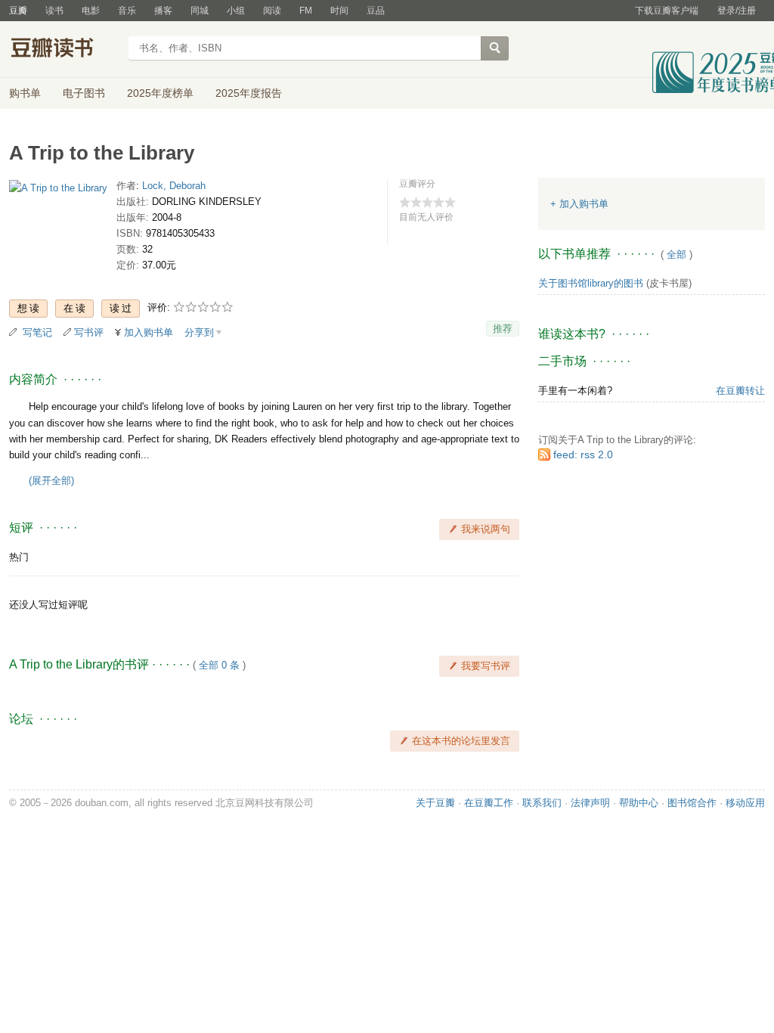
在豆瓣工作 (488, 802)
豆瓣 (18, 10)
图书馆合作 (692, 802)
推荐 (502, 328)
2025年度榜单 (160, 93)
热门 (19, 557)
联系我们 (542, 802)
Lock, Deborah (174, 185)
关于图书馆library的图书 (590, 283)
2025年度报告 (248, 93)
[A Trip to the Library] (58, 191)
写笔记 (37, 332)
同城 (199, 10)
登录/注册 (736, 10)
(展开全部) (51, 480)
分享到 (199, 332)
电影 (91, 10)
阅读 (272, 10)
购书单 (25, 93)
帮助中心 (638, 802)
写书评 (89, 332)
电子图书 (84, 93)
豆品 (376, 10)
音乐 (127, 10)
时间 (339, 10)
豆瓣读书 (64, 50)
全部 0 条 (219, 665)
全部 (676, 254)
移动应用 (745, 802)
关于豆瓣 (435, 802)
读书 (54, 10)
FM (305, 10)
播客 (163, 10)
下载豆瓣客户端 (666, 10)
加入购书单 (148, 332)
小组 (236, 10)
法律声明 (590, 802)
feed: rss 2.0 (583, 454)
